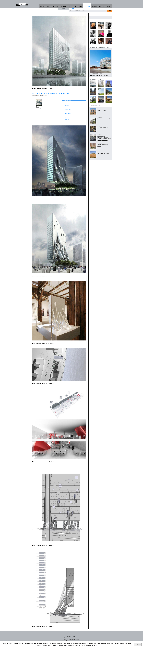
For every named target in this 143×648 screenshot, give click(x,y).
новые (71, 10)
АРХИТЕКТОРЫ (78, 6)
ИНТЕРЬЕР (63, 6)
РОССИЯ (42, 6)
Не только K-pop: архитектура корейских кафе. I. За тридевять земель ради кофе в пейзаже (104, 138)
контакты (77, 631)
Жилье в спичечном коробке (104, 119)
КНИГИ (108, 6)
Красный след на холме (103, 153)
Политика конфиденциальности (71, 639)
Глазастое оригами (102, 110)
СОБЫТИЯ (94, 6)
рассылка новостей (68, 631)
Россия (63, 8)
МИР (48, 6)
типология (77, 10)
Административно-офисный (72, 117)
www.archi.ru (22, 4)
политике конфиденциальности (39, 643)
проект (67, 105)
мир (73, 8)
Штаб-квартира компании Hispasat (99, 75)
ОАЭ (66, 113)
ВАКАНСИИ (102, 6)
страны (84, 10)
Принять (138, 644)
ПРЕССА (70, 6)
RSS (110, 10)
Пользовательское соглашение (71, 637)
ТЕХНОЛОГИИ (54, 6)
